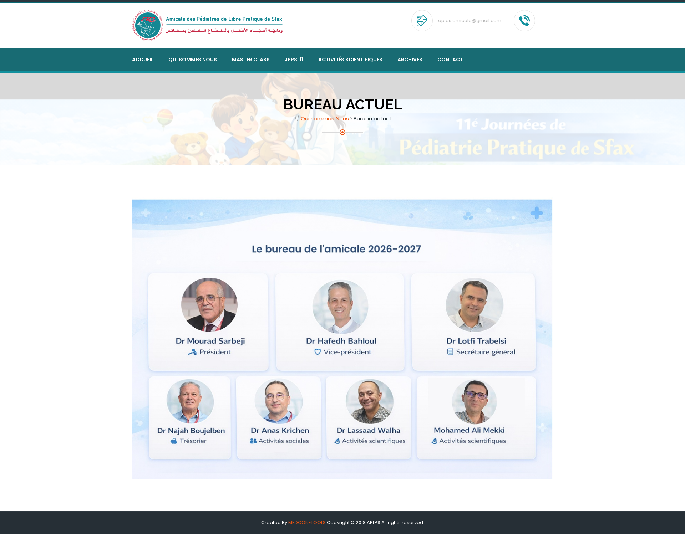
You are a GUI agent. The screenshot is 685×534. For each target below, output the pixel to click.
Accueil (142, 59)
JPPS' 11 (294, 59)
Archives (409, 59)
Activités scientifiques (350, 59)
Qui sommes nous (192, 59)
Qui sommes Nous (325, 118)
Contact (450, 59)
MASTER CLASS (251, 59)
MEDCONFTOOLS (307, 522)
